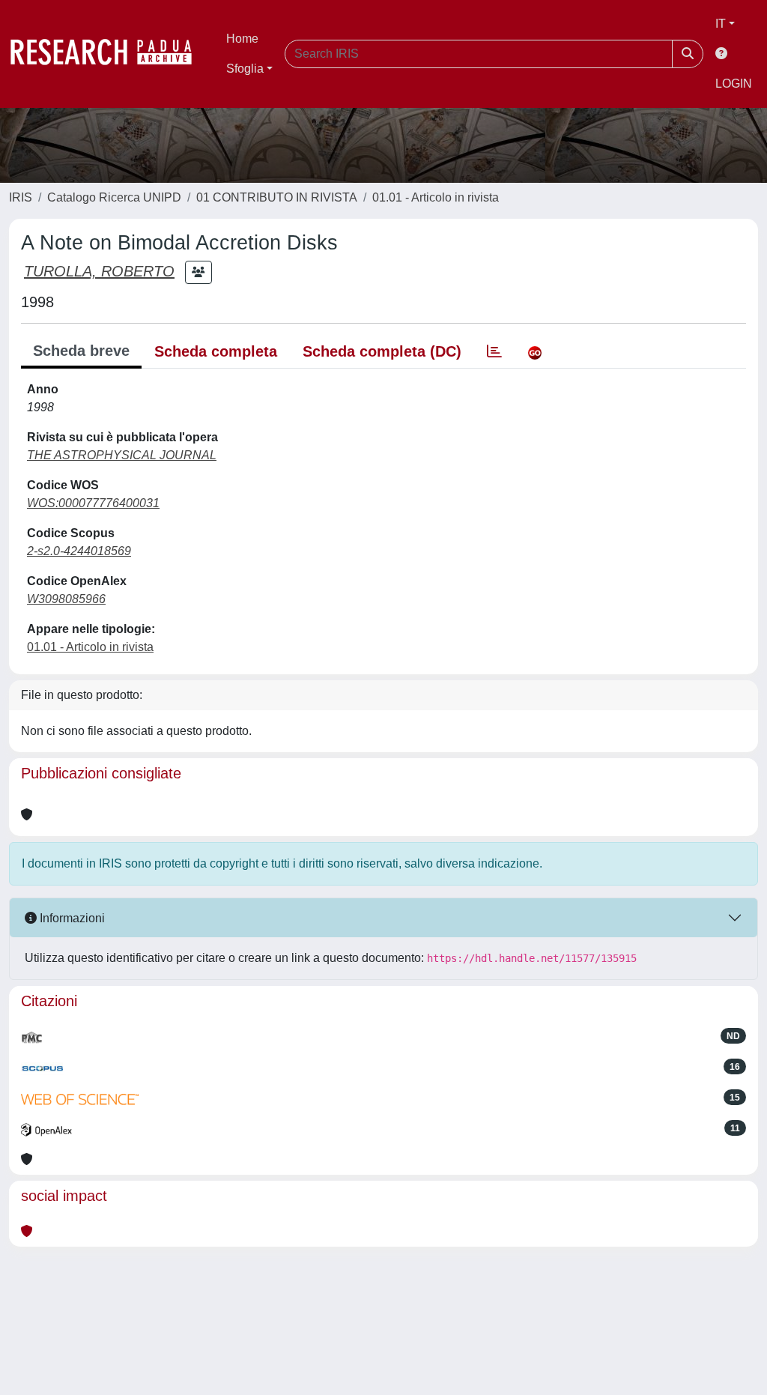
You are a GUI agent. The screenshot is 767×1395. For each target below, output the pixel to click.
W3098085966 (66, 599)
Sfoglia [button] (245, 68)
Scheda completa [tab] (215, 351)
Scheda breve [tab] (81, 350)
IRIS (20, 197)
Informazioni (71, 918)
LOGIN (733, 83)
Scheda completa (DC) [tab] (382, 351)
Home (242, 38)
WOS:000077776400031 (93, 503)
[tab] (494, 351)
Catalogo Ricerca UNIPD (114, 197)
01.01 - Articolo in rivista (435, 197)
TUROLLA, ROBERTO (99, 271)
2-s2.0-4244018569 (79, 551)
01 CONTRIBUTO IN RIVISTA (276, 197)
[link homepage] (108, 54)
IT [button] (720, 23)
